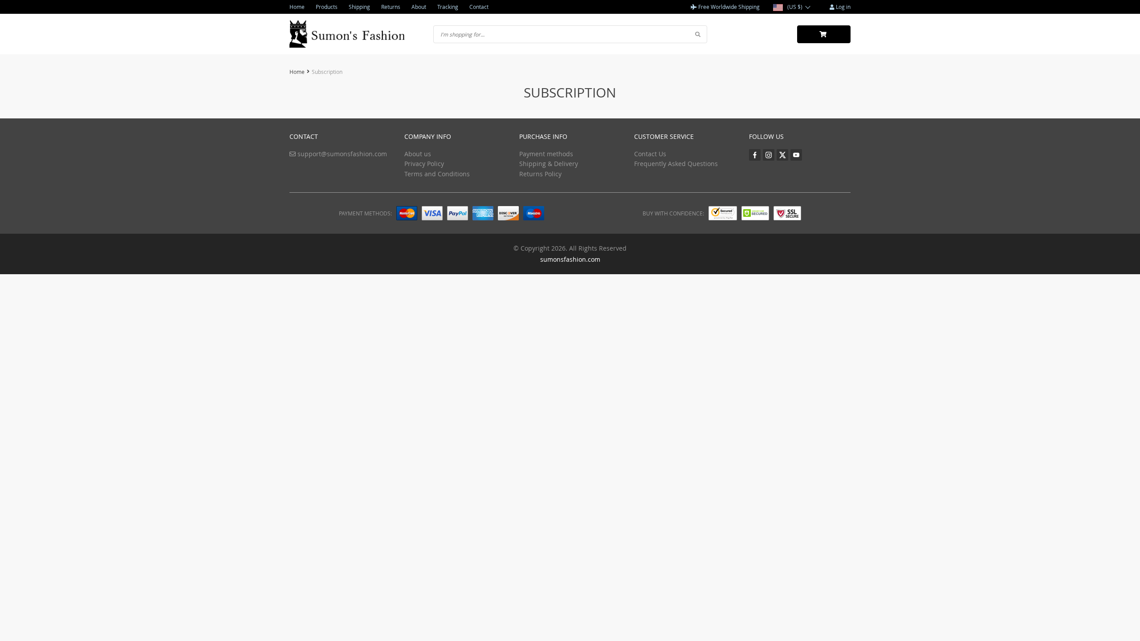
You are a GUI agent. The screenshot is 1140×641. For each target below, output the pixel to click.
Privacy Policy (424, 163)
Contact (479, 6)
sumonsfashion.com (570, 259)
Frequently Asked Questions (676, 163)
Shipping (359, 6)
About (418, 6)
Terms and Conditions (437, 174)
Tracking (447, 6)
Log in (843, 6)
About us (417, 154)
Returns (390, 6)
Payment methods (546, 154)
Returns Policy (540, 174)
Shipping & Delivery (548, 163)
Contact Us (650, 154)
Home (297, 6)
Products (327, 6)
